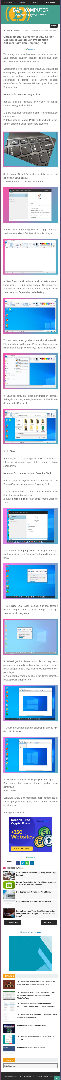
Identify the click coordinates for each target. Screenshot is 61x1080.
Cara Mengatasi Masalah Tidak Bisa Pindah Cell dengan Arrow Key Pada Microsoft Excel (36, 982)
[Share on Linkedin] (32, 863)
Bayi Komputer (30, 10)
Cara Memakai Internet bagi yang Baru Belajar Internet (36, 874)
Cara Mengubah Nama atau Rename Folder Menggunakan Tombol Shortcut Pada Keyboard (35, 1004)
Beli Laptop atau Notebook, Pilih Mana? (33, 892)
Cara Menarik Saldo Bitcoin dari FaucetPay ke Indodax (35, 1038)
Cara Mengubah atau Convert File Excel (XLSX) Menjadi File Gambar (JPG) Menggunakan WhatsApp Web (35, 995)
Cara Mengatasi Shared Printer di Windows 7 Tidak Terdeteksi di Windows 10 (37, 1016)
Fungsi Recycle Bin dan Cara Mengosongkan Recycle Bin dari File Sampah (36, 883)
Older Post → (49, 922)
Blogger (50, 1076)
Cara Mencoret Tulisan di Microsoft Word (34, 901)
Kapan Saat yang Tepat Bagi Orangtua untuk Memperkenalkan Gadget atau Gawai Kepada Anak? (35, 913)
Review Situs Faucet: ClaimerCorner (31, 1026)
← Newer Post (12, 922)
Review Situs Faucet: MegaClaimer (31, 1048)
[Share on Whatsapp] (27, 863)
